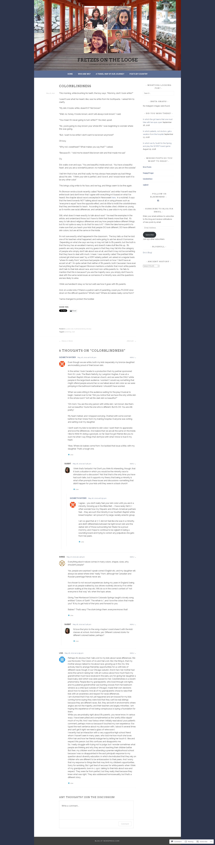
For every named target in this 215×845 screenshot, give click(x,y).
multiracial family (80, 329)
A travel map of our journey (110, 74)
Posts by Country (139, 74)
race (73, 332)
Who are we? (84, 74)
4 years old (69, 329)
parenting (68, 332)
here (114, 197)
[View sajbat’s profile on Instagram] (158, 201)
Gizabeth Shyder (67, 357)
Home (70, 74)
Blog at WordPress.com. (107, 841)
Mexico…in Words (67, 341)
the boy (88, 329)
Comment (125, 824)
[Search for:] (158, 93)
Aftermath (130, 341)
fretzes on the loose (107, 60)
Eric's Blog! (147, 253)
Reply (132, 357)
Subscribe (150, 235)
